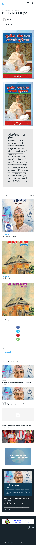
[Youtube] (33, 527)
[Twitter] (18, 331)
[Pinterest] (18, 335)
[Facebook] (18, 327)
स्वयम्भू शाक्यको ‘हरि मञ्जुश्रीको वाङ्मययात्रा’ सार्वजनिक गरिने (16, 382)
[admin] (5, 19)
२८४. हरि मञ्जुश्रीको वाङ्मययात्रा (10, 361)
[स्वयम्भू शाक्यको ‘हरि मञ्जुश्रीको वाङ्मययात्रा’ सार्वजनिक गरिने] (18, 393)
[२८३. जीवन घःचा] (18, 257)
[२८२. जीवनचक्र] (18, 299)
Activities (4, 380)
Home (3, 10)
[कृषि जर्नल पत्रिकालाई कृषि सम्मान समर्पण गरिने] (18, 414)
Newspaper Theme (11, 542)
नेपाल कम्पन (4, 195)
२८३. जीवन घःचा (6, 278)
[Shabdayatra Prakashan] (3, 3)
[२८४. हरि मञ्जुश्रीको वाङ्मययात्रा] (18, 371)
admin (7, 487)
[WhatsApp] (18, 339)
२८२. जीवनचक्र (6, 320)
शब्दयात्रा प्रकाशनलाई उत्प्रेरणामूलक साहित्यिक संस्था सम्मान (16, 425)
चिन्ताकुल (32, 195)
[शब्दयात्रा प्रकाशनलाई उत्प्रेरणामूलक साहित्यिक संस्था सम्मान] (18, 436)
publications (4, 359)
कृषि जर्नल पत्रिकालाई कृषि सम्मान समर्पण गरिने (13, 404)
